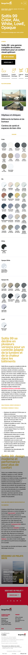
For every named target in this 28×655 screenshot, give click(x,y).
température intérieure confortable (10, 388)
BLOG (2, 628)
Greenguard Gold (16, 524)
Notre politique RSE (6, 623)
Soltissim (3, 539)
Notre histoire (4, 618)
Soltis (15, 9)
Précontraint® (11, 513)
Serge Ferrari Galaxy (6, 624)
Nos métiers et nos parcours (19, 621)
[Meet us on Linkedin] (14, 600)
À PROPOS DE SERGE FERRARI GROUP (5, 615)
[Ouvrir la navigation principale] (25, 3)
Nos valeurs (18, 618)
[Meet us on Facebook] (7, 600)
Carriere (17, 614)
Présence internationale (4, 620)
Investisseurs (18, 628)
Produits (11, 9)
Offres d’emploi (19, 617)
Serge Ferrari (4, 9)
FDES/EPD (16, 528)
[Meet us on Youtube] (17, 600)
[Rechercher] (22, 3)
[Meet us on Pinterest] (20, 600)
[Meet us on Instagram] (10, 600)
